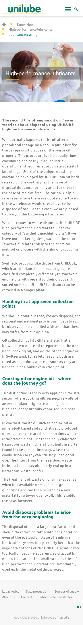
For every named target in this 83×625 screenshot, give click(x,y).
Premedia (63, 617)
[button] (68, 9)
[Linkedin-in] (79, 606)
